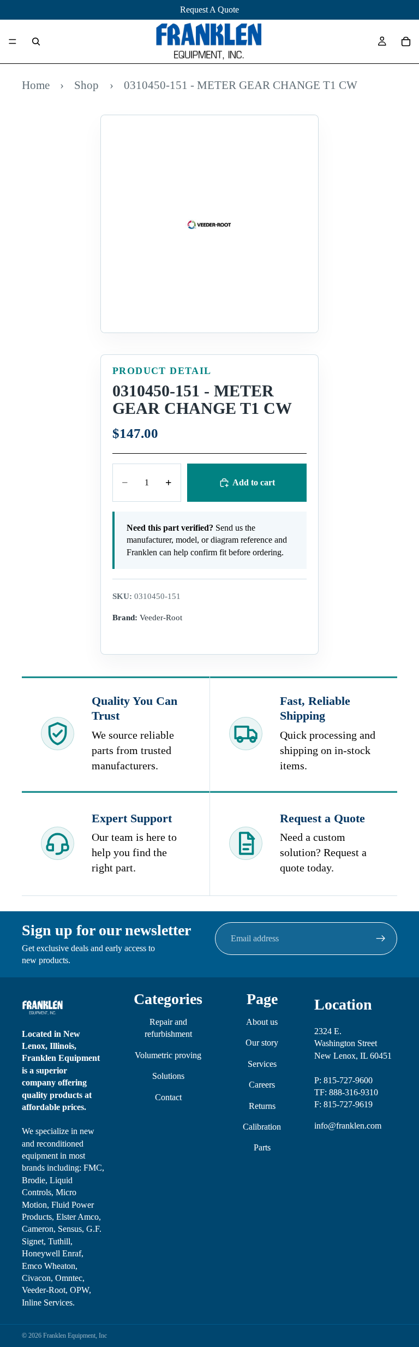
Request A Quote (209, 9)
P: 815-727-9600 (343, 1080)
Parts (262, 1148)
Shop (86, 85)
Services (262, 1064)
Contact (168, 1097)
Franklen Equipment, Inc (75, 1335)
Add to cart (253, 482)
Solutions (168, 1076)
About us (262, 1021)
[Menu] (12, 41)
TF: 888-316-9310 (346, 1092)
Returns (262, 1106)
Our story (262, 1043)
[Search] (36, 41)
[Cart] (406, 41)
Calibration (262, 1126)
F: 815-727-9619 (343, 1104)
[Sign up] (380, 938)
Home (36, 85)
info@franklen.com (347, 1125)
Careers (262, 1084)
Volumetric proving (168, 1055)
